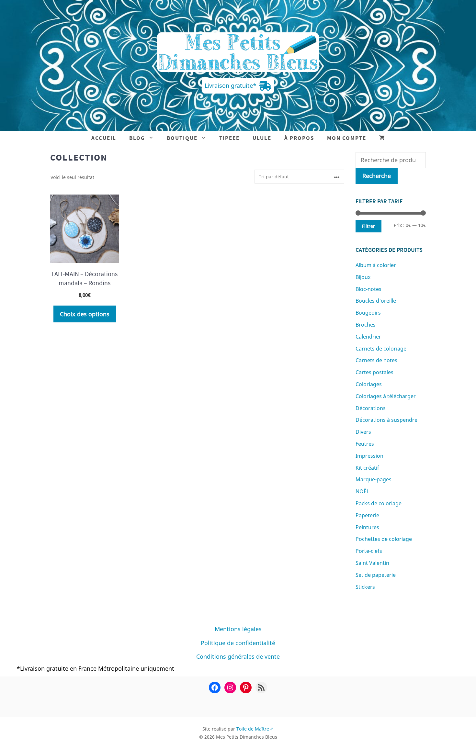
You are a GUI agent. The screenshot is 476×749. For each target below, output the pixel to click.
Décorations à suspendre (386, 419)
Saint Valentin (372, 562)
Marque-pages (373, 479)
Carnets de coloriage (381, 348)
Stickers (365, 586)
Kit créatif (367, 467)
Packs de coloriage (379, 503)
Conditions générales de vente (238, 656)
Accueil (103, 137)
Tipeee (229, 137)
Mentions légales (238, 629)
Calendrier (368, 336)
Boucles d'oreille (376, 300)
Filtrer (368, 226)
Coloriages (369, 384)
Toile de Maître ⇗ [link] (255, 729)
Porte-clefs (369, 550)
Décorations (371, 408)
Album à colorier (376, 265)
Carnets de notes (376, 360)
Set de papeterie (376, 574)
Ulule (262, 137)
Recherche (376, 176)
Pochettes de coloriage (384, 538)
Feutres (365, 443)
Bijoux (363, 277)
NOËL (362, 491)
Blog (137, 137)
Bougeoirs (368, 312)
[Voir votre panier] (382, 138)
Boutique (182, 137)
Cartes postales (374, 372)
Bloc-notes (368, 289)
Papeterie (367, 515)
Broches (366, 324)
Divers (363, 431)
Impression (369, 455)
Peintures (367, 527)
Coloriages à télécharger (386, 396)
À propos (299, 137)
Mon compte (346, 137)
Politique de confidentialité (238, 643)
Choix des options (84, 314)
